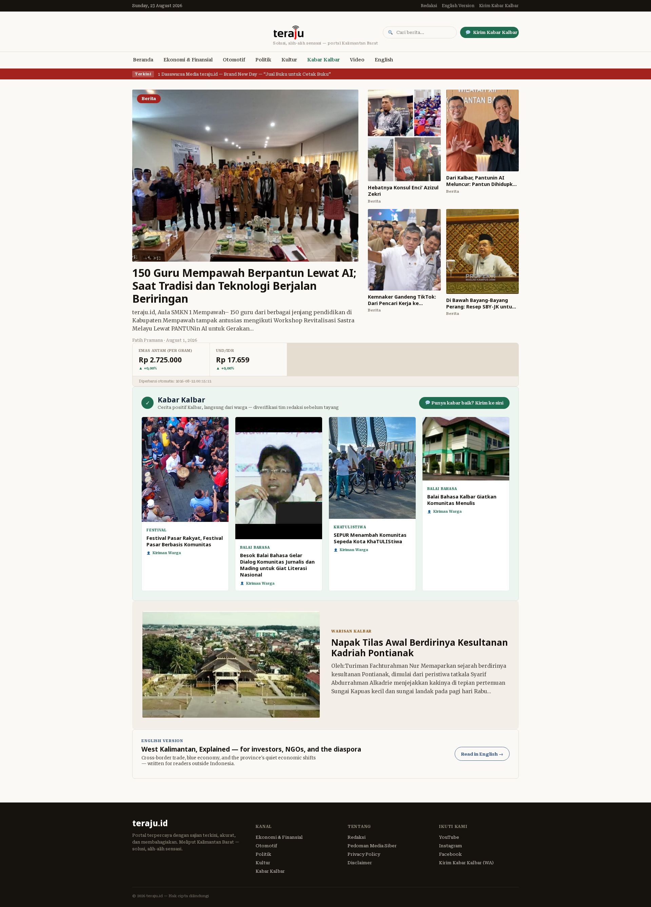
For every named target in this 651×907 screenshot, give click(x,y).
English (384, 59)
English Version (458, 5)
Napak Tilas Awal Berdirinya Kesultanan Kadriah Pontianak (419, 647)
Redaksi (429, 5)
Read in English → (482, 754)
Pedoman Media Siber (372, 845)
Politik (263, 59)
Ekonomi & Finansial (188, 59)
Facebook (450, 854)
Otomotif (234, 59)
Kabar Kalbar (323, 59)
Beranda (143, 59)
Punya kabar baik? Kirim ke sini (467, 402)
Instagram (450, 845)
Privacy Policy (364, 854)
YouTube (449, 837)
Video (357, 59)
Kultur (289, 59)
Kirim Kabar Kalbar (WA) (466, 862)
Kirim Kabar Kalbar (499, 5)
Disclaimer (360, 862)
